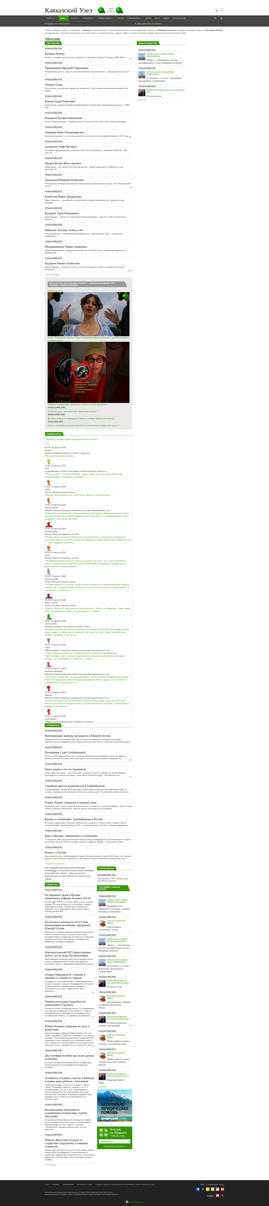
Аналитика (88, 18)
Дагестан (142, 30)
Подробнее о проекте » (114, 1146)
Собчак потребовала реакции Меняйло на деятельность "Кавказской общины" (84, 425)
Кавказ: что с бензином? (58, 24)
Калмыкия (181, 30)
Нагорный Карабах (52, 33)
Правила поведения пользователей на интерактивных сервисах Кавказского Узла (125, 1184)
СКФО (125, 33)
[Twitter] (203, 1189)
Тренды (74, 18)
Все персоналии (53, 275)
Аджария (56, 30)
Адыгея (65, 30)
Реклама (56, 1184)
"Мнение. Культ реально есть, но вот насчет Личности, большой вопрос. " (79, 495)
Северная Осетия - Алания (110, 33)
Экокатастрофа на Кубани (148, 24)
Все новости (51, 1165)
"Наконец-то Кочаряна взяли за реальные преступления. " (72, 439)
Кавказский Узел (68, 9)
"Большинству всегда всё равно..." (60, 456)
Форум (148, 18)
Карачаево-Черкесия (195, 30)
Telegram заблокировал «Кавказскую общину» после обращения (77, 404)
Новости (51, 18)
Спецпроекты (133, 18)
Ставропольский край (137, 33)
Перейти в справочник (55, 864)
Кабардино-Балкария (167, 30)
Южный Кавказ (174, 33)
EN (222, 10)
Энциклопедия (105, 18)
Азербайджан (75, 30)
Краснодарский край (213, 30)
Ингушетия (151, 30)
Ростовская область (90, 33)
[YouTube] (222, 1189)
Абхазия (48, 30)
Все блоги (102, 1087)
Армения (86, 30)
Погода (120, 18)
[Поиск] (215, 18)
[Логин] (221, 18)
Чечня (150, 33)
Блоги (157, 18)
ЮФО (184, 33)
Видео (166, 18)
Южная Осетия (161, 33)
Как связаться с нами (84, 1184)
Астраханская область (100, 30)
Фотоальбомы (179, 18)
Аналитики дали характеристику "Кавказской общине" (72, 411)
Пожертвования (67, 1184)
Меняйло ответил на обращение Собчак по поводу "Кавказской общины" (81, 418)
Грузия (133, 30)
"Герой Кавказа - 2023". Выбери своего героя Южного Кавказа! (112, 879)
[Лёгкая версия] (216, 10)
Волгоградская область (120, 30)
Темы (62, 18)
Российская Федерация (71, 33)
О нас (47, 1184)
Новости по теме (55, 291)
